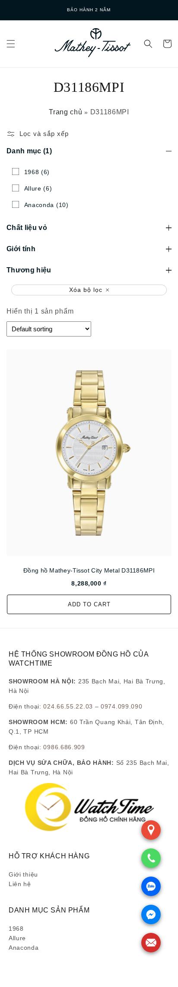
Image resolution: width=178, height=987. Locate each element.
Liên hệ (20, 883)
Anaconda (24, 947)
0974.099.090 (121, 706)
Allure (17, 938)
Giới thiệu (23, 874)
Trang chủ (65, 112)
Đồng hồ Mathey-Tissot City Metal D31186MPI (89, 570)
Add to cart (89, 604)
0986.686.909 (64, 747)
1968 (16, 928)
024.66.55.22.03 (68, 706)
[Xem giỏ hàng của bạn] (167, 43)
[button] (10, 43)
